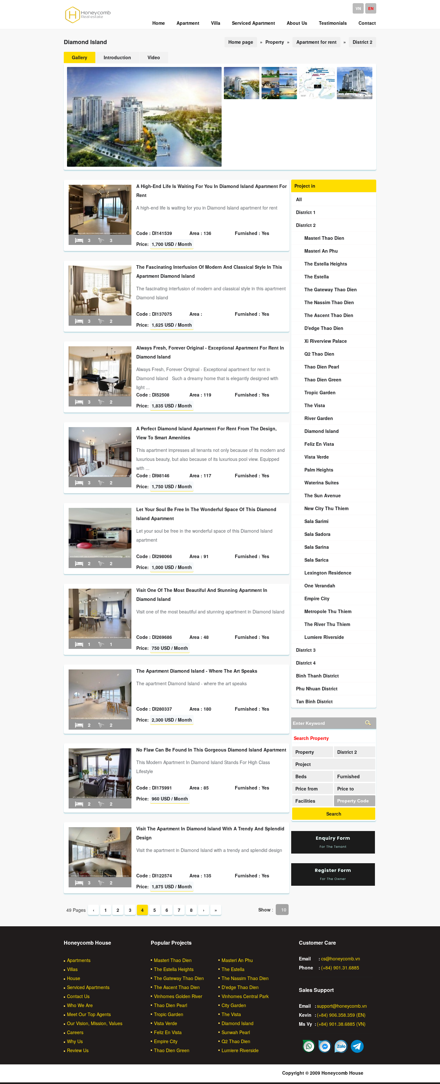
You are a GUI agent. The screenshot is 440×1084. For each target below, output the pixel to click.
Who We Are (80, 1005)
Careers (75, 1032)
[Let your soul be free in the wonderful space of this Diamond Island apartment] (100, 556)
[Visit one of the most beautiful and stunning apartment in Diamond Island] (100, 636)
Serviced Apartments (88, 987)
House (73, 978)
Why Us (75, 1041)
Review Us (78, 1050)
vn (358, 8)
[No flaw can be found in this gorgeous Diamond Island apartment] (100, 796)
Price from (306, 788)
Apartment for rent (316, 42)
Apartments (79, 960)
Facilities (305, 801)
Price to (345, 788)
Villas (72, 969)
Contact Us (78, 996)
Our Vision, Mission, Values (94, 1023)
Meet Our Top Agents (89, 1014)
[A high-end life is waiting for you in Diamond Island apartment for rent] (100, 232)
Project (303, 764)
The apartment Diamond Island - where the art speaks (196, 671)
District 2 (362, 42)
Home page (240, 42)
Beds (301, 776)
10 (283, 909)
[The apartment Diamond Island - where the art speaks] (100, 717)
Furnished (348, 776)
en (371, 8)
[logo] (88, 23)
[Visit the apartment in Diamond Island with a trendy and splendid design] (100, 875)
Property (304, 752)
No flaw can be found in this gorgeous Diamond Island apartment (211, 749)
